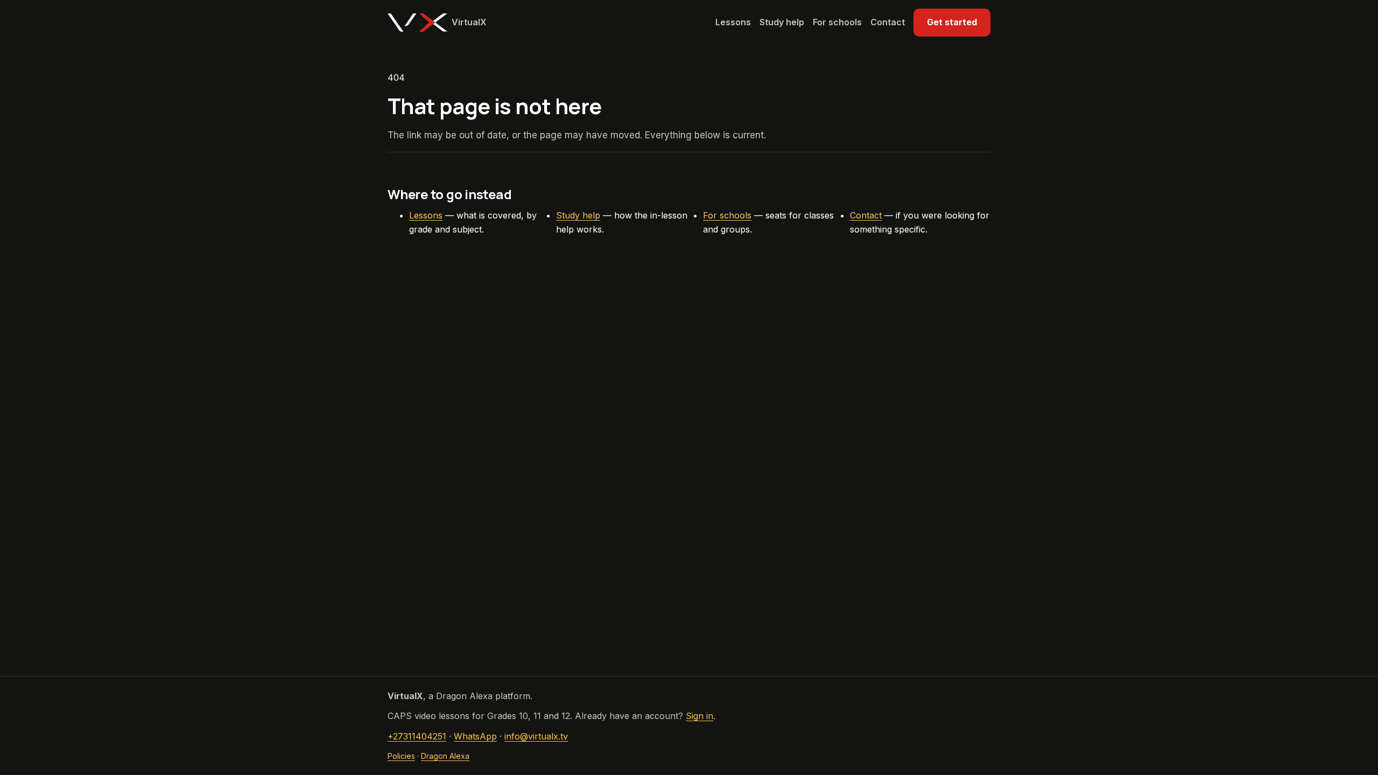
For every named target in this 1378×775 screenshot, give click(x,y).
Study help (782, 22)
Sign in (699, 715)
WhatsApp (475, 736)
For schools (837, 22)
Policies (401, 755)
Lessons (733, 22)
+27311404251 (417, 736)
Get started (952, 22)
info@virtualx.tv (536, 736)
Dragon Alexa (445, 755)
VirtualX (469, 22)
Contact (887, 22)
